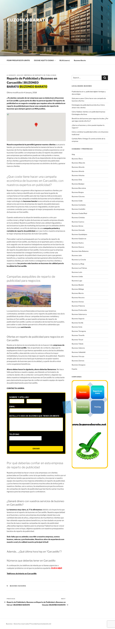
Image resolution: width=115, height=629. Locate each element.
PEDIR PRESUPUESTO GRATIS (18, 60)
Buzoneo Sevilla (77, 323)
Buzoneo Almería (78, 171)
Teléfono (14, 434)
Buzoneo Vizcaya (78, 356)
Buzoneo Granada (78, 230)
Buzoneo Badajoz (78, 184)
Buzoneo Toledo (77, 344)
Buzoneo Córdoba (78, 217)
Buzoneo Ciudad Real (79, 213)
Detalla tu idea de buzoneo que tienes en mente (34, 416)
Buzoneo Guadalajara (79, 234)
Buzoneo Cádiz (77, 201)
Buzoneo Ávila (77, 180)
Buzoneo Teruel (77, 340)
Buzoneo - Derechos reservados (17, 624)
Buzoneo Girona (77, 226)
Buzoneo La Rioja (78, 264)
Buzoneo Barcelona (79, 188)
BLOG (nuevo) (65, 60)
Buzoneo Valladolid (78, 352)
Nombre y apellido (19, 397)
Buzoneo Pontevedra (79, 310)
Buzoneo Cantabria (79, 205)
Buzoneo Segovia (78, 319)
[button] (36, 125)
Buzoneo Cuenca (78, 222)
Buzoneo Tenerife (78, 335)
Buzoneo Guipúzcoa (79, 238)
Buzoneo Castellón (78, 209)
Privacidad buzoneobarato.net (40, 624)
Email (12, 407)
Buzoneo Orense (78, 302)
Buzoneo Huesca (78, 247)
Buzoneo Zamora (78, 361)
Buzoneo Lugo (77, 281)
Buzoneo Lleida (77, 276)
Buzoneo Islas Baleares (80, 251)
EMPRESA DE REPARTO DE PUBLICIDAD (40, 75)
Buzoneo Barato (80, 60)
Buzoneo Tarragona (79, 331)
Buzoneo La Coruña (79, 260)
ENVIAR (36, 449)
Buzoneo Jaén (77, 255)
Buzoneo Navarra (18, 586)
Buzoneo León (77, 272)
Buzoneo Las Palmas (79, 268)
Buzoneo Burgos (78, 192)
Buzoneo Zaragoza (78, 365)
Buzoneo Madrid (78, 285)
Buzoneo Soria (77, 327)
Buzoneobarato (28, 20)
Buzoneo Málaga (78, 289)
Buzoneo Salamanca (79, 314)
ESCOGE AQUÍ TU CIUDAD (44, 60)
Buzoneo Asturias (78, 175)
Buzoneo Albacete (78, 163)
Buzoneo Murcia (78, 293)
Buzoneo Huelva (78, 243)
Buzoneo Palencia (78, 306)
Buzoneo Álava (77, 159)
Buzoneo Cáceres (78, 196)
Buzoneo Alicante (78, 167)
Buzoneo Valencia (78, 348)
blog (73, 154)
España (74, 369)
